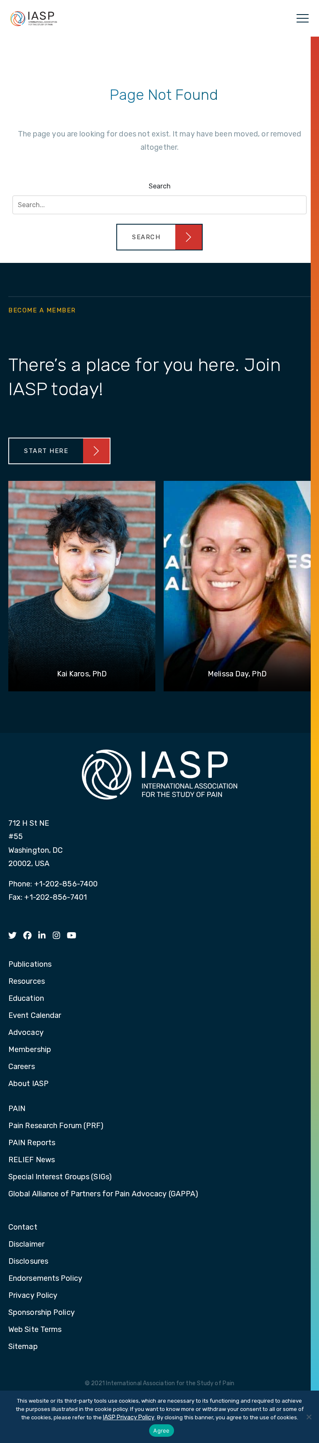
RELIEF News (31, 1160)
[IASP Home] (33, 18)
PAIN (16, 1109)
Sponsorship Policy (41, 1313)
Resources (26, 982)
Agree (161, 1430)
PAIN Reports (31, 1143)
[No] (308, 1417)
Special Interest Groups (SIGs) (60, 1177)
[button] (159, 237)
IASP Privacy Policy (129, 1417)
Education (26, 999)
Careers (21, 1067)
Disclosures (28, 1261)
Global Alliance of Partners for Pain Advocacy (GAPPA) (103, 1194)
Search (160, 186)
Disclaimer (26, 1244)
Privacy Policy (32, 1296)
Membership (29, 1050)
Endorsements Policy (45, 1279)
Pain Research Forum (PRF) (56, 1126)
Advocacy (26, 1033)
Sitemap (23, 1347)
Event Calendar (34, 1016)
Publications (30, 964)
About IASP (28, 1084)
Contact (22, 1227)
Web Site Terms (34, 1330)
